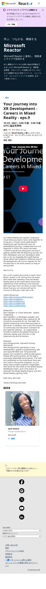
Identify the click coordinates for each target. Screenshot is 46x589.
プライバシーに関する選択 (20, 560)
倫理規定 (8, 557)
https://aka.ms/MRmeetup (14, 306)
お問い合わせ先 (11, 545)
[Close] (43, 10)
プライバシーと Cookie (14, 551)
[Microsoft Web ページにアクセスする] (8, 3)
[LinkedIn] (21, 518)
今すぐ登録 (11, 24)
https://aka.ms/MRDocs (13, 299)
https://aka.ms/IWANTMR (14, 303)
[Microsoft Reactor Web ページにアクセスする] (25, 3)
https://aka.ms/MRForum (14, 301)
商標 (7, 548)
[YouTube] (21, 510)
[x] (21, 501)
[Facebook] (21, 483)
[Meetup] (21, 492)
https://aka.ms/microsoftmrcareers (18, 297)
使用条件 (8, 554)
